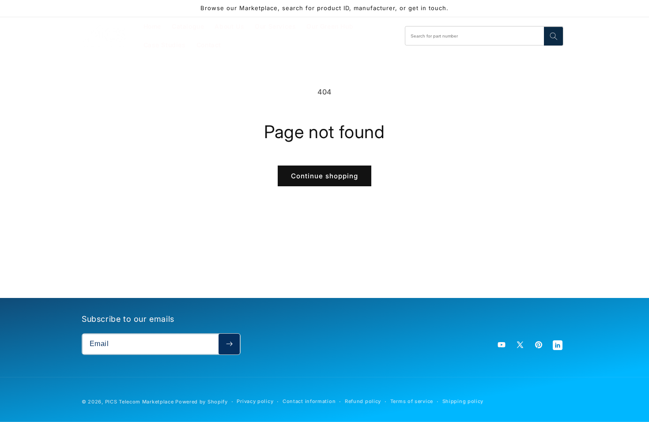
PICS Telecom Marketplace (139, 402)
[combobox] (484, 35)
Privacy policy (255, 401)
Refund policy (363, 401)
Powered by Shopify (201, 402)
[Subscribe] (229, 344)
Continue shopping (324, 176)
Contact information (309, 401)
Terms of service (411, 401)
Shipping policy (463, 401)
